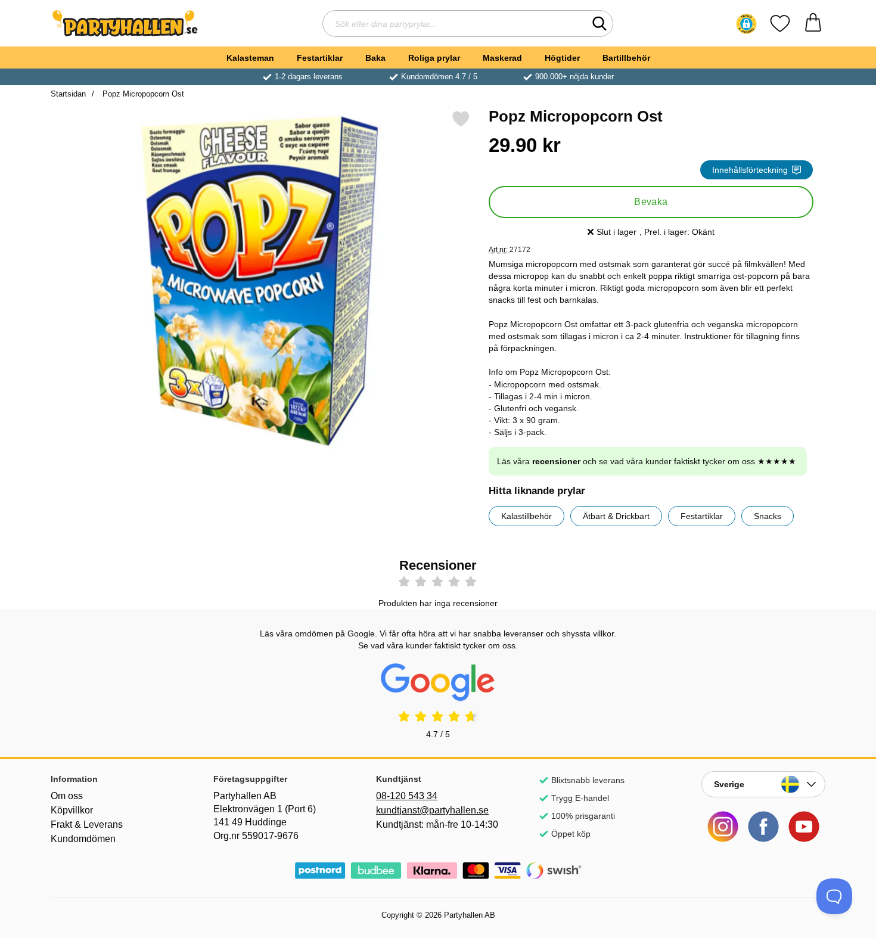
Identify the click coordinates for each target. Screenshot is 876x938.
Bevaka (651, 202)
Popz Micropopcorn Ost (142, 93)
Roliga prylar (434, 58)
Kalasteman (250, 58)
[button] (746, 24)
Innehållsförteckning (750, 170)
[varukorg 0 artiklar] (813, 23)
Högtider (562, 58)
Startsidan (68, 93)
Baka (375, 58)
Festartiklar (320, 58)
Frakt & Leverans (87, 824)
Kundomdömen (83, 839)
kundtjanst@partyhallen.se (432, 810)
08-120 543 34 (406, 796)
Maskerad (502, 58)
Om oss (67, 796)
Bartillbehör (626, 58)
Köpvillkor (72, 810)
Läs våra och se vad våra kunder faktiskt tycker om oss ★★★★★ (646, 461)
